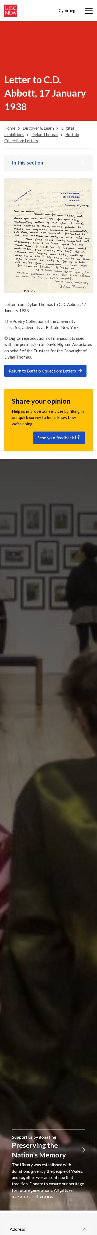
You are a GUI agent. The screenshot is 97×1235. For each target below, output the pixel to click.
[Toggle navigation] (89, 11)
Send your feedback (55, 437)
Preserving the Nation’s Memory (39, 1150)
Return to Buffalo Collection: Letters (42, 370)
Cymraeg (67, 10)
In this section (27, 163)
